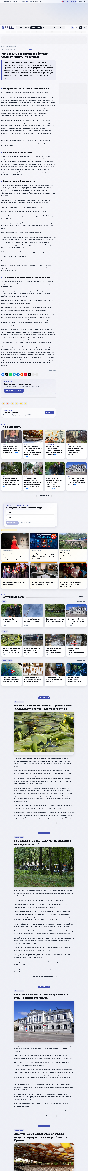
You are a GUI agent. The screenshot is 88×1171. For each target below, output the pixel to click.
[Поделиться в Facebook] (2, 374)
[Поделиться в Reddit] (21, 374)
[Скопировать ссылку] (36, 374)
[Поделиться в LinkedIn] (18, 374)
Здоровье (40, 32)
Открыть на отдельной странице (44, 823)
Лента (27, 27)
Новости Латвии (35, 27)
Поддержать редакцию (69, 1)
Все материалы (82, 601)
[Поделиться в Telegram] (14, 374)
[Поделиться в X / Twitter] (6, 374)
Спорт (72, 32)
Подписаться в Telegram (14, 390)
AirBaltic (34, 32)
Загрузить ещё (44, 495)
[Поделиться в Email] (33, 374)
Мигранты (48, 32)
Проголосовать (12, 522)
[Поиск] (68, 27)
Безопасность (56, 32)
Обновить (82, 596)
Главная (20, 27)
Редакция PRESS (27, 49)
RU (80, 27)
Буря (8, 32)
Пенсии (78, 32)
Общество (65, 32)
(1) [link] (13, 452)
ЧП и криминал (53, 27)
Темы (3, 32)
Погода (14, 32)
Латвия (20, 32)
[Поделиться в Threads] (29, 374)
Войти (80, 1)
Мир (44, 27)
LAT (85, 27)
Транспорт (26, 32)
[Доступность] (85, 1)
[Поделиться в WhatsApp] (10, 374)
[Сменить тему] (76, 27)
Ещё (61, 27)
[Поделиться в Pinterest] (25, 374)
